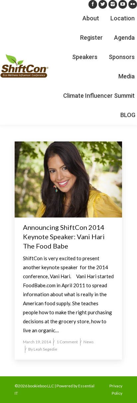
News (88, 341)
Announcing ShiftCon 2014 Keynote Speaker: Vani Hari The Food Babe (64, 236)
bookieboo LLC (41, 385)
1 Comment (67, 341)
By (42, 349)
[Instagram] (112, 4)
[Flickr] (132, 4)
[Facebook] (92, 4)
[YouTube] (122, 4)
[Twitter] (102, 4)
